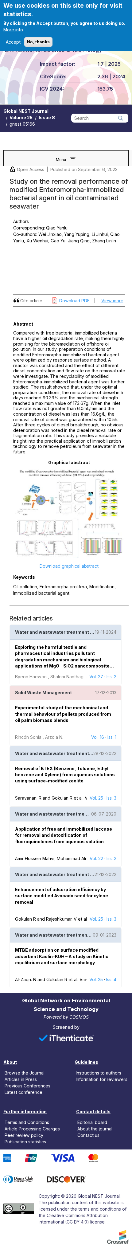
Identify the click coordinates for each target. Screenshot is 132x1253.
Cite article (31, 300)
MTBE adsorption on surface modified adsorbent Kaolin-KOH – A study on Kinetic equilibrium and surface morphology (61, 956)
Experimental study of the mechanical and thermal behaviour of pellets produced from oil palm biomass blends (63, 714)
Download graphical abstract (69, 566)
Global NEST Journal (26, 111)
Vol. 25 (96, 798)
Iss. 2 (111, 676)
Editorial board (92, 1122)
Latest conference (23, 1092)
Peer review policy (24, 1135)
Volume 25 (21, 117)
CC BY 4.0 (77, 1221)
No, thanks (38, 41)
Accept (13, 42)
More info (13, 29)
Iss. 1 (111, 737)
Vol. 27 (96, 676)
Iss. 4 (111, 979)
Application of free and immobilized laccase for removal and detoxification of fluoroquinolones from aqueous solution (63, 835)
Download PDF (74, 300)
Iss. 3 (111, 798)
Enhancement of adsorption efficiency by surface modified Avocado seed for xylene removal (61, 896)
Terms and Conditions (27, 1122)
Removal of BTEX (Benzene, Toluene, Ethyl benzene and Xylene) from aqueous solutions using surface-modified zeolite (65, 775)
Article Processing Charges (32, 1128)
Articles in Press (21, 1079)
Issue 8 (47, 117)
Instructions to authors (98, 1072)
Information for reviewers (101, 1079)
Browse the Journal (25, 1072)
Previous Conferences (27, 1085)
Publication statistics (25, 1141)
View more (112, 300)
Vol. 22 (96, 858)
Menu (61, 159)
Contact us (88, 1135)
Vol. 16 (97, 737)
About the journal (94, 1128)
